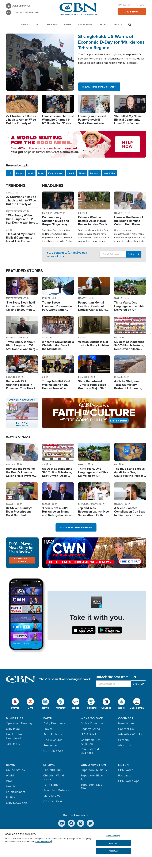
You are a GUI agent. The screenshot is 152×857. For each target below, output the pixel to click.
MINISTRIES (14, 718)
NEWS (10, 765)
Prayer (47, 729)
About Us (124, 745)
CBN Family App (54, 801)
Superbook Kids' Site (92, 786)
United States (15, 770)
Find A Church (52, 740)
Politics (20, 173)
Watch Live (109, 173)
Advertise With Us (130, 734)
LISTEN (103, 24)
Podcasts (95, 173)
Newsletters (126, 723)
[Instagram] (80, 823)
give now (132, 11)
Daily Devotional (54, 723)
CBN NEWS (51, 24)
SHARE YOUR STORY (22, 560)
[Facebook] (71, 823)
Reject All (113, 843)
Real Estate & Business (90, 751)
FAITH (67, 24)
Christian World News (53, 777)
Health (71, 173)
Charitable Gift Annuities (90, 741)
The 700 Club (29, 24)
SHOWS (49, 765)
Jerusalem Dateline (56, 790)
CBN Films (13, 743)
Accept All (113, 850)
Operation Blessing (19, 723)
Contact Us (124, 4)
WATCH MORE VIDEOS (76, 527)
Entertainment (55, 173)
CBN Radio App (129, 781)
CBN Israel (13, 729)
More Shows (51, 796)
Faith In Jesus (52, 734)
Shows (82, 173)
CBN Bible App (53, 751)
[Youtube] (61, 823)
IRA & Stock (89, 734)
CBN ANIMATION (93, 765)
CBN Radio (125, 770)
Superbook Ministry (94, 770)
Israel (41, 173)
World (31, 173)
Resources (50, 745)
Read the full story (99, 87)
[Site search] (129, 26)
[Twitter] (90, 823)
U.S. (9, 173)
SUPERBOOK (85, 24)
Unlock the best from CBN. (116, 677)
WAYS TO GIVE (92, 718)
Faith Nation (51, 785)
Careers (123, 740)
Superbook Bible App (92, 777)
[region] (76, 843)
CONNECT (126, 718)
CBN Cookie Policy (43, 841)
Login (143, 4)
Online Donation (92, 723)
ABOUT (118, 24)
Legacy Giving (90, 729)
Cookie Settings (113, 835)
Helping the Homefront (14, 736)
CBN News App (16, 803)
